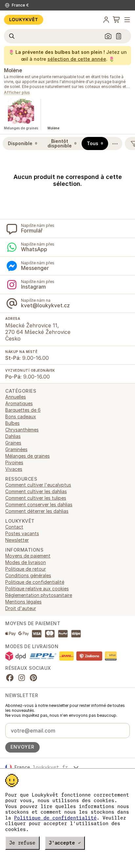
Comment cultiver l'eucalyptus (38, 485)
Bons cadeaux (20, 416)
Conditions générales (28, 575)
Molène (13, 70)
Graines (13, 443)
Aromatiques (19, 403)
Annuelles (15, 397)
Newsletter (17, 540)
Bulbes (12, 423)
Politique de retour (25, 569)
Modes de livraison (25, 562)
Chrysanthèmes (22, 429)
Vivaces (13, 469)
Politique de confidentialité (55, 818)
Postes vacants (22, 533)
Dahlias (13, 436)
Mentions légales (23, 601)
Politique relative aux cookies (37, 588)
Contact (14, 527)
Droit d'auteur (20, 608)
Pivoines (14, 462)
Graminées (16, 449)
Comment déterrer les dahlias (36, 511)
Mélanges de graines (27, 456)
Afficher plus (17, 93)
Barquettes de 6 (23, 410)
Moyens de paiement (27, 556)
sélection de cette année (77, 59)
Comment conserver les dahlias (38, 504)
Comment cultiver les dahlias (36, 491)
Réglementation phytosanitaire (38, 595)
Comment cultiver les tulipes (35, 498)
